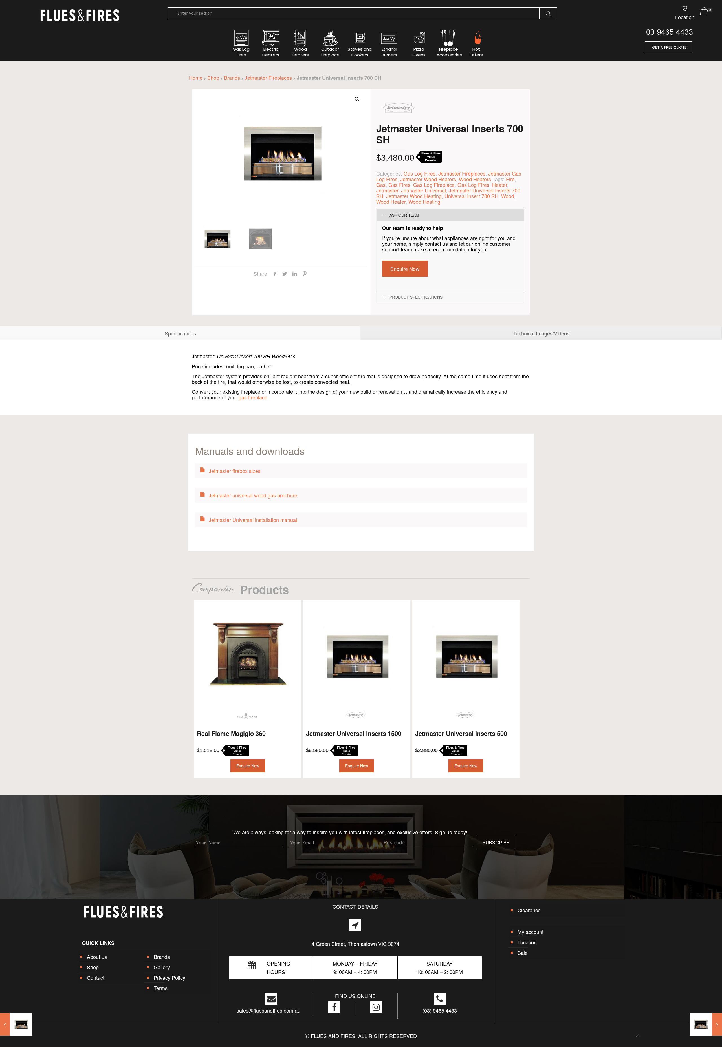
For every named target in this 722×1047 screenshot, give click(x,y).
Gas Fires (399, 184)
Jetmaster (387, 190)
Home (195, 77)
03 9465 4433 (669, 31)
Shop (213, 77)
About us (97, 956)
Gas (381, 184)
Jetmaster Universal (423, 190)
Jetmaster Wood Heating (414, 196)
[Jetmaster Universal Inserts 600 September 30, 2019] (16, 1024)
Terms (161, 987)
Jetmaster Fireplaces (268, 77)
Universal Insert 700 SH (471, 196)
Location (527, 942)
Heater (499, 184)
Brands (232, 77)
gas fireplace (253, 397)
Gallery (162, 967)
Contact (95, 977)
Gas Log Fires (419, 173)
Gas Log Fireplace (434, 184)
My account (530, 931)
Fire (510, 179)
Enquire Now (404, 268)
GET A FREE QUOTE (668, 47)
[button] (357, 99)
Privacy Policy (169, 977)
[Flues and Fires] (80, 19)
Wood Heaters (475, 179)
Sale (523, 952)
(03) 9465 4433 (439, 1010)
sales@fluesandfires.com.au (268, 1010)
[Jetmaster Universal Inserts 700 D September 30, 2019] (706, 1024)
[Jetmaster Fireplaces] (399, 119)
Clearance (529, 910)
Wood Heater (391, 201)
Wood (507, 196)
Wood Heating (424, 201)
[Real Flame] (247, 715)
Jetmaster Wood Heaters (428, 179)
